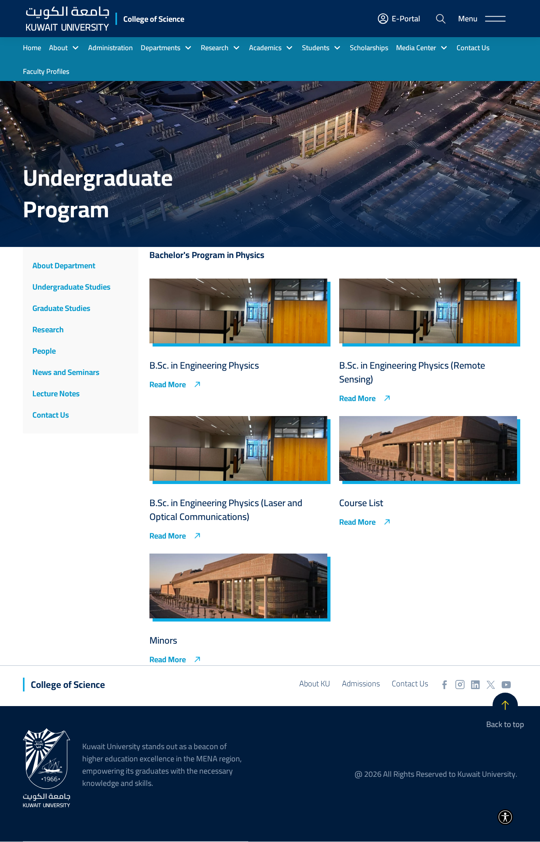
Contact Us (410, 683)
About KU (314, 683)
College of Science (153, 19)
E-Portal (406, 18)
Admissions (361, 683)
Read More (167, 384)
